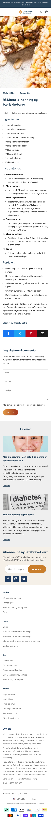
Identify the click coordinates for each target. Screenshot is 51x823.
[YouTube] (24, 579)
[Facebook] (8, 579)
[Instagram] (16, 579)
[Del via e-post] (42, 333)
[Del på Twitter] (19, 333)
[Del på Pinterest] (31, 333)
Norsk (33, 799)
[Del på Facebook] (8, 333)
